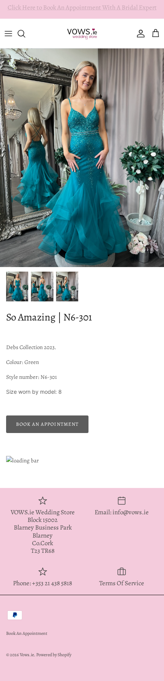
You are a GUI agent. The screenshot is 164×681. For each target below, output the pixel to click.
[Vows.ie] (82, 33)
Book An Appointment (26, 633)
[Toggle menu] (8, 33)
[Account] (138, 33)
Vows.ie (27, 655)
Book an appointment (47, 424)
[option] (82, 157)
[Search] (25, 33)
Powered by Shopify (53, 655)
